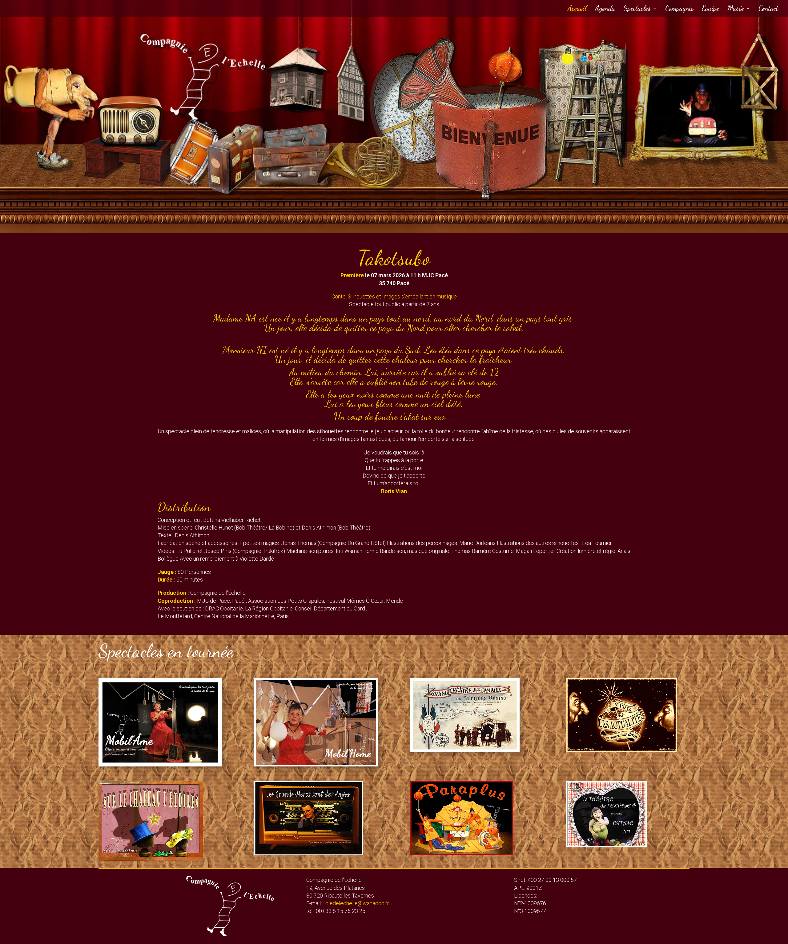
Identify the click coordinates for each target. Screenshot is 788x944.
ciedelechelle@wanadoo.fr (357, 903)
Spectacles (637, 9)
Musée (735, 9)
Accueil (577, 9)
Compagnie (679, 9)
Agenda (605, 9)
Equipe (710, 9)
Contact (768, 9)
